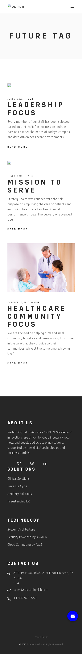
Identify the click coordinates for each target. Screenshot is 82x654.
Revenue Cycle (17, 486)
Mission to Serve (34, 186)
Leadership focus (35, 109)
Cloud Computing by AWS (24, 544)
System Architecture (21, 529)
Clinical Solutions (18, 478)
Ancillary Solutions (19, 493)
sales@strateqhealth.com (31, 589)
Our (30, 99)
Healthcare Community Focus (36, 316)
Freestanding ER (18, 501)
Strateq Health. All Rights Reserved (45, 644)
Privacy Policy (41, 637)
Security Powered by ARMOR (27, 537)
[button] (72, 616)
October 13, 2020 (18, 302)
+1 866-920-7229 (25, 598)
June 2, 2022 (15, 99)
